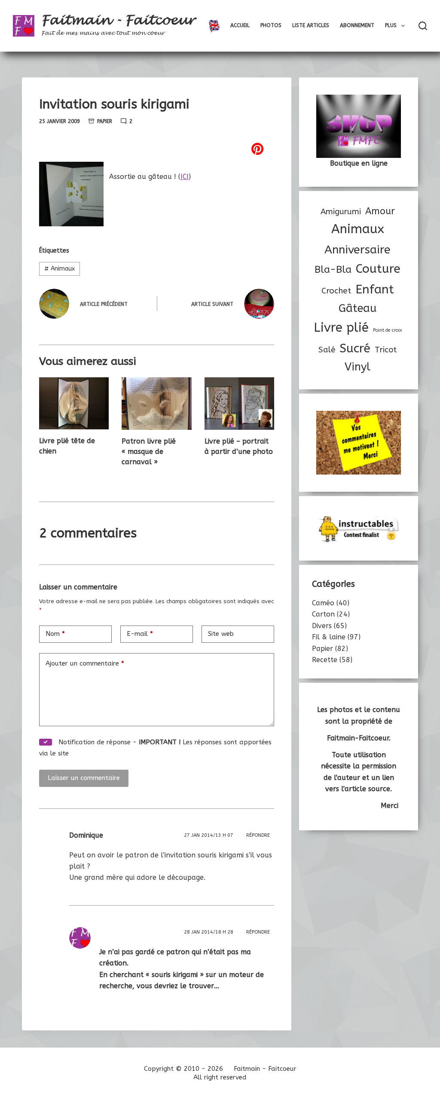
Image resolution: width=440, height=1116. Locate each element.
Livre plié (341, 327)
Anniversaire (357, 249)
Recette (324, 660)
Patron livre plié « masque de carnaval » (149, 451)
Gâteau (358, 308)
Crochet (336, 291)
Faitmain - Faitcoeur (118, 20)
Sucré (354, 348)
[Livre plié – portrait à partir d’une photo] (239, 403)
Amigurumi (341, 211)
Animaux (59, 268)
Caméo (323, 603)
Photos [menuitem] (270, 25)
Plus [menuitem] (391, 25)
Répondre (258, 835)
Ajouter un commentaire (85, 663)
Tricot (386, 350)
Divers (322, 626)
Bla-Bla (333, 269)
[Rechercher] (423, 26)
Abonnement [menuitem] (357, 25)
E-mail (140, 634)
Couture (378, 269)
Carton (323, 614)
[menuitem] (214, 26)
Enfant (374, 289)
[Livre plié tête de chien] (74, 403)
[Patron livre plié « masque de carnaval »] (156, 403)
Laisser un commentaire (84, 778)
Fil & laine (328, 637)
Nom (55, 634)
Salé (326, 350)
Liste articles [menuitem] (310, 25)
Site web (221, 634)
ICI (184, 177)
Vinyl (357, 367)
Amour (380, 211)
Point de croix (387, 330)
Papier (104, 121)
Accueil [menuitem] (240, 25)
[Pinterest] (156, 149)
